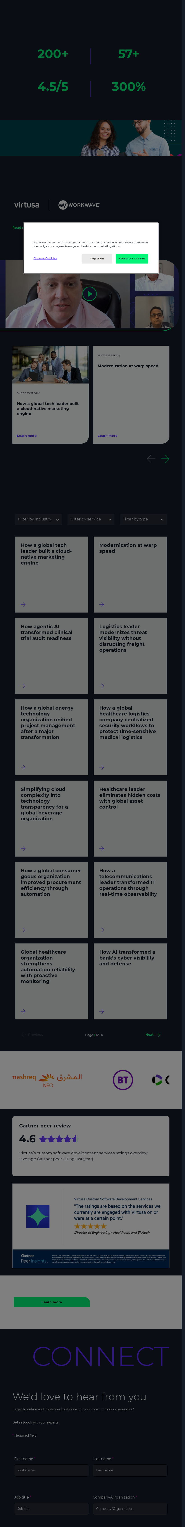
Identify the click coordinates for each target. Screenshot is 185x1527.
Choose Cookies (45, 258)
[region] (91, 248)
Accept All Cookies (132, 258)
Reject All (97, 258)
